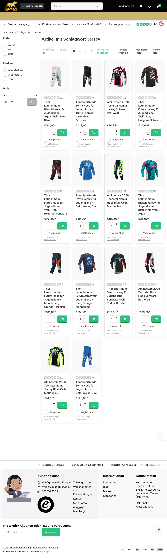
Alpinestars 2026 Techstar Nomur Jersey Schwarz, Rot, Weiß (118, 107)
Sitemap (53, 547)
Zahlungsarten (82, 482)
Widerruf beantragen (80, 509)
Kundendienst (126, 6)
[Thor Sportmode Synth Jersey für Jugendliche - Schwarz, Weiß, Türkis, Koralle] (118, 263)
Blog (106, 486)
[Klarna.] (160, 549)
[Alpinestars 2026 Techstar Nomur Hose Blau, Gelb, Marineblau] (118, 170)
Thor (11, 79)
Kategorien (109, 495)
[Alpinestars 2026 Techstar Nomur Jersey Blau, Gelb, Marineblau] (55, 356)
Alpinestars (15, 74)
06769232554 (51, 491)
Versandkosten (50, 146)
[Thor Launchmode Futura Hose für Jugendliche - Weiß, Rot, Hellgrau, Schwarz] (55, 170)
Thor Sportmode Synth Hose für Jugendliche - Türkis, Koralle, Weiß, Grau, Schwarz (86, 111)
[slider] (5, 94)
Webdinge (45, 551)
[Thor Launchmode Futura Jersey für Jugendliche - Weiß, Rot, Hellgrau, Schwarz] (150, 76)
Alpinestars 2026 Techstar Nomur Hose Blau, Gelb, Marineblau (118, 201)
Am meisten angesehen (103, 51)
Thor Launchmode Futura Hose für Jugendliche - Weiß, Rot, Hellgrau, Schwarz (55, 204)
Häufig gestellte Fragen (56, 482)
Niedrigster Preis (141, 51)
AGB (5, 547)
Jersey (37, 32)
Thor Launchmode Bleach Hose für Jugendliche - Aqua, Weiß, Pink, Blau (55, 111)
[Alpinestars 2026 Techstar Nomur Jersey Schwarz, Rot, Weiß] (118, 76)
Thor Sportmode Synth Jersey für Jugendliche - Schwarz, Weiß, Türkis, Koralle (117, 296)
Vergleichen (55, 139)
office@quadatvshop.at (56, 486)
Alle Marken (15, 70)
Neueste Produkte (123, 51)
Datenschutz (40, 547)
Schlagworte (23, 32)
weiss (11, 45)
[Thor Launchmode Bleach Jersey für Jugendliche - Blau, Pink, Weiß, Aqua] (150, 170)
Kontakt (78, 498)
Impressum (109, 482)
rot (10, 49)
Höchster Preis (156, 51)
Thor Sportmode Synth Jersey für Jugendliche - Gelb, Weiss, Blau (86, 201)
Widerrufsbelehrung (20, 547)
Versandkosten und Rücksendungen (82, 490)
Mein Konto (80, 503)
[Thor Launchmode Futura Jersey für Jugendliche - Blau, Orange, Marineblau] (87, 263)
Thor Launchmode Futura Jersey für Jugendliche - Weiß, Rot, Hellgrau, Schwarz (149, 111)
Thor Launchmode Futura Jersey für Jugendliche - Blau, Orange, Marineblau (86, 297)
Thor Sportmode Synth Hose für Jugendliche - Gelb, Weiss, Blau (86, 387)
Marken (107, 491)
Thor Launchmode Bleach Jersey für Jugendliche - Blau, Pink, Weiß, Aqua (149, 204)
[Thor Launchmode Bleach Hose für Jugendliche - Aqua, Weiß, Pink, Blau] (55, 76)
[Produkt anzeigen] (62, 132)
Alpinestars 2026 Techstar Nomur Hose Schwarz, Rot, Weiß (149, 294)
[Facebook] (159, 530)
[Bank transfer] (122, 549)
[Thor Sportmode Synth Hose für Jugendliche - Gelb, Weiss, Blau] (87, 356)
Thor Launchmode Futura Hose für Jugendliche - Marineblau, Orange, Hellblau (54, 297)
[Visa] (145, 549)
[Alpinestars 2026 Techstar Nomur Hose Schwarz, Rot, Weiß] (150, 263)
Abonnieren (51, 532)
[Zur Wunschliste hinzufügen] (64, 65)
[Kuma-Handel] (11, 6)
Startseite (8, 32)
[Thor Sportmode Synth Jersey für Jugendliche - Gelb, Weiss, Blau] (87, 170)
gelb (11, 53)
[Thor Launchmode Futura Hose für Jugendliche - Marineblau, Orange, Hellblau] (55, 263)
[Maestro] (152, 549)
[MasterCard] (137, 549)
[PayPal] (130, 549)
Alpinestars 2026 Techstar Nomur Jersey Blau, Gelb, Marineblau (55, 387)
